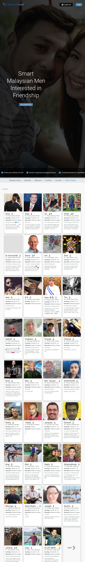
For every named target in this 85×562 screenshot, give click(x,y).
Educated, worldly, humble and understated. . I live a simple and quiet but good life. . (32, 352)
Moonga (9, 506)
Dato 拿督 (49, 297)
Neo (27, 381)
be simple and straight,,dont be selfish (13, 308)
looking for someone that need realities (72, 264)
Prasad (47, 339)
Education (58, 180)
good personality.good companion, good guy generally (50, 267)
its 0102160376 (9, 306)
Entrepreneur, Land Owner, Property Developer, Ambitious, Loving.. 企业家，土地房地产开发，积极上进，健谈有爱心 (52, 311)
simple (27, 516)
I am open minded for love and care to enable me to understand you (71, 267)
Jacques (48, 422)
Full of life (27, 389)
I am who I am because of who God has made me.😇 (72, 431)
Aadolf (8, 339)
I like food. (47, 431)
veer (7, 297)
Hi (25, 433)
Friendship (48, 180)
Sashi (47, 464)
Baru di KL (28, 222)
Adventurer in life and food (32, 473)
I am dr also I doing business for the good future (13, 264)
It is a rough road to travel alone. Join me (52, 222)
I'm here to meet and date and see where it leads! (33, 264)
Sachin (67, 506)
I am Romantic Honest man (71, 222)
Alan (27, 214)
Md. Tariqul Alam (50, 381)
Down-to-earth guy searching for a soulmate (52, 473)
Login (79, 4)
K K (26, 297)
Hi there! (46, 514)
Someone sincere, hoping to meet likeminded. (52, 517)
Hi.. (26, 431)
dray (7, 464)
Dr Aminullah (11, 255)
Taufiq (28, 422)
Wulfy (8, 422)
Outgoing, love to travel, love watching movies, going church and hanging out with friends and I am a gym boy (72, 435)
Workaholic (47, 347)
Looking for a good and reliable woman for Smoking (72, 389)
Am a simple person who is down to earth (13, 514)
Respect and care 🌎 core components (13, 222)
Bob (27, 464)
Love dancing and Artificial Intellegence (13, 389)
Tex (65, 297)
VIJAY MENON (50, 548)
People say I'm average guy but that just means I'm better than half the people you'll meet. (51, 435)
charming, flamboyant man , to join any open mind (13, 431)
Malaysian (38, 180)
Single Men (27, 180)
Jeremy (9, 548)
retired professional (49, 264)
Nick (7, 381)
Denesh (67, 422)
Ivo (45, 214)
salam (26, 514)
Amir (7, 214)
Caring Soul (67, 347)
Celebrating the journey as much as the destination (33, 347)
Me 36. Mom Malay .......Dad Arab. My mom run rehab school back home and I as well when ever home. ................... (13, 227)
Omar (66, 214)
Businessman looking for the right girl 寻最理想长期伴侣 (52, 306)
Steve (27, 255)
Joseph (47, 506)
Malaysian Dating (15, 180)
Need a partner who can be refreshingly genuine (72, 514)
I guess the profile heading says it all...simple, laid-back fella (52, 476)
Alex (66, 255)
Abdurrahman (70, 464)
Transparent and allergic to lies (51, 350)
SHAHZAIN (69, 381)
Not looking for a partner (70, 306)
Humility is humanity (11, 516)
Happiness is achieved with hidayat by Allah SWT (72, 473)
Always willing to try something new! (13, 556)
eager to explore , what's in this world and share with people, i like (12, 435)
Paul (27, 548)
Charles (67, 339)
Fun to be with (29, 391)
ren (45, 255)
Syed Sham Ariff (31, 506)
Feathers (29, 339)
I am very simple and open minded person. (51, 392)
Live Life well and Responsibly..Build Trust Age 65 (52, 556)
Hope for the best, (49, 389)
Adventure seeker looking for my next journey (13, 473)
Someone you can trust (70, 349)
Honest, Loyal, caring (69, 391)
